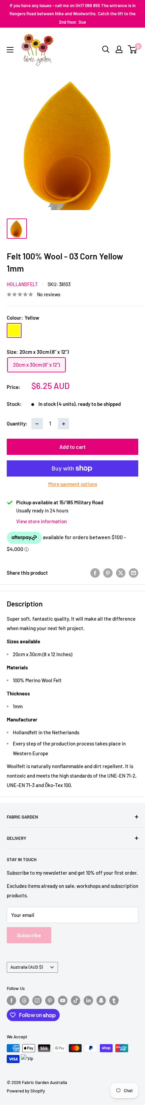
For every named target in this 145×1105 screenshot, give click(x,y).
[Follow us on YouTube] (62, 1000)
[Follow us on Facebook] (11, 1000)
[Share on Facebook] (95, 573)
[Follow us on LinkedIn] (88, 1000)
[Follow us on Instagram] (37, 1000)
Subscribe (29, 935)
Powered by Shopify (26, 1091)
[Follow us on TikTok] (75, 1000)
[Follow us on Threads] (24, 1000)
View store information (41, 521)
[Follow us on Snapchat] (101, 1000)
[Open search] (106, 49)
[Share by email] (133, 573)
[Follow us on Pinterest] (50, 1000)
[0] (132, 49)
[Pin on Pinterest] (108, 573)
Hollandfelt (22, 284)
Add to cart (72, 446)
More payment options (72, 484)
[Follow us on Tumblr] (114, 1000)
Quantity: (17, 423)
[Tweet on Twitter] (120, 573)
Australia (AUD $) (26, 967)
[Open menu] (10, 49)
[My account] (119, 49)
